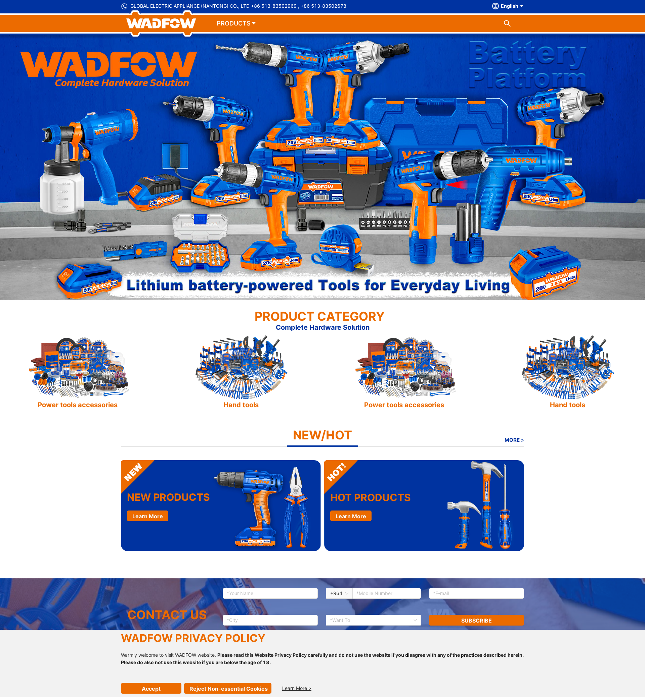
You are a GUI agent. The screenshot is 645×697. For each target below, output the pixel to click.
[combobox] (371, 620)
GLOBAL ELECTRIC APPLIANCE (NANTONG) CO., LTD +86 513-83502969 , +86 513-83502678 (238, 6)
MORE (512, 440)
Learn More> (296, 688)
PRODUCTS (234, 23)
